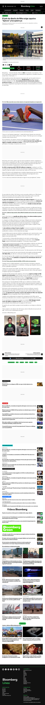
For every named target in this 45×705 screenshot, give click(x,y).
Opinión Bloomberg (7, 496)
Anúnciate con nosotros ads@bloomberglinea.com (31, 698)
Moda (26, 362)
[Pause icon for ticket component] (3, 13)
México (24, 672)
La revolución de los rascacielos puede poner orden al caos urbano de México (19, 503)
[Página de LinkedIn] (14, 669)
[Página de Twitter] (6, 669)
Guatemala (25, 683)
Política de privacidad (26, 689)
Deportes (31, 362)
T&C (24, 692)
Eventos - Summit (26, 696)
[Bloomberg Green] (22, 528)
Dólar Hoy (4, 690)
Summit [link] (27, 10)
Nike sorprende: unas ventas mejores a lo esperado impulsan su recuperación (24, 102)
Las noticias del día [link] (8, 10)
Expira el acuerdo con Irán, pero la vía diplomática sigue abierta (17, 513)
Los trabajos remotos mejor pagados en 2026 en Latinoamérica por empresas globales (32, 354)
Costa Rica (25, 680)
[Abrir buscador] (6, 6)
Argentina (25, 673)
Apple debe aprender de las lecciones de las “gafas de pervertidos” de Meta (18, 499)
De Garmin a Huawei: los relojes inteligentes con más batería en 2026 (11, 656)
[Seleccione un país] (15, 6)
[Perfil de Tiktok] (16, 669)
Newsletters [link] (15, 10)
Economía (4, 688)
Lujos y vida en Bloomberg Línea (11, 625)
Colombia (25, 674)
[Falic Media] (41, 7)
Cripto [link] (32, 10)
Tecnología (25, 691)
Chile (24, 676)
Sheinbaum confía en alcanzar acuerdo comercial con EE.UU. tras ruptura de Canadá (11, 618)
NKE (24, 72)
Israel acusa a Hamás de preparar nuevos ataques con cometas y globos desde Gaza (12, 600)
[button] (42, 27)
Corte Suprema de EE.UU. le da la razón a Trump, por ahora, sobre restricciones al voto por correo (32, 600)
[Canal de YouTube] (8, 669)
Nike (17, 362)
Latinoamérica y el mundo (27, 670)
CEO (35, 362)
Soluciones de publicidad (27, 700)
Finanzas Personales (5, 693)
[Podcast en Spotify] (19, 669)
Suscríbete (25, 688)
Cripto (3, 692)
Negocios (5, 15)
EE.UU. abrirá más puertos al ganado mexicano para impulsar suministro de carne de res (11, 581)
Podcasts (3, 694)
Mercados (4, 689)
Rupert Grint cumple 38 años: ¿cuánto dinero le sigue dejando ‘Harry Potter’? (32, 656)
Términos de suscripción (27, 690)
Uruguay (24, 679)
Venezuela (25, 675)
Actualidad (4, 691)
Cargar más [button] (22, 623)
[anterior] (3, 354)
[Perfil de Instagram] (11, 669)
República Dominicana (27, 682)
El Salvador (25, 681)
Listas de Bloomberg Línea (6, 695)
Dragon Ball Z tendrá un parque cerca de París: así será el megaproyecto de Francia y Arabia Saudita (12, 640)
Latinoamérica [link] (38, 10)
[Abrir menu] (3, 6)
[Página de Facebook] (3, 669)
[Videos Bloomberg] (22, 509)
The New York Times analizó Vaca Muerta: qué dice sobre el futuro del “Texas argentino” (31, 618)
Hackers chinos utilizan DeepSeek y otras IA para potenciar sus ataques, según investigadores (31, 581)
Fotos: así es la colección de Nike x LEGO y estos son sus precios (21, 261)
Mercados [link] (21, 10)
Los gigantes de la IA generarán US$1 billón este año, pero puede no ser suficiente (20, 506)
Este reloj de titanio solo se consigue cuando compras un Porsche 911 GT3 (32, 639)
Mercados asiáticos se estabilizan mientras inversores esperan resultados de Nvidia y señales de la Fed (17, 423)
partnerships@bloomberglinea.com (29, 697)
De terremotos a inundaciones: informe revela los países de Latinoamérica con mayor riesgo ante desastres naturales (16, 543)
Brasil (24, 671)
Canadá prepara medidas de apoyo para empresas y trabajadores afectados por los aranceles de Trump (32, 562)
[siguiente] (42, 354)
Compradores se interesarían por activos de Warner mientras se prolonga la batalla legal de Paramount (12, 562)
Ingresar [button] (41, 6)
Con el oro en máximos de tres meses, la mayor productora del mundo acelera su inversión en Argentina (12, 354)
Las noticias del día (11, 362)
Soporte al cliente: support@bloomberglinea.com (31, 699)
